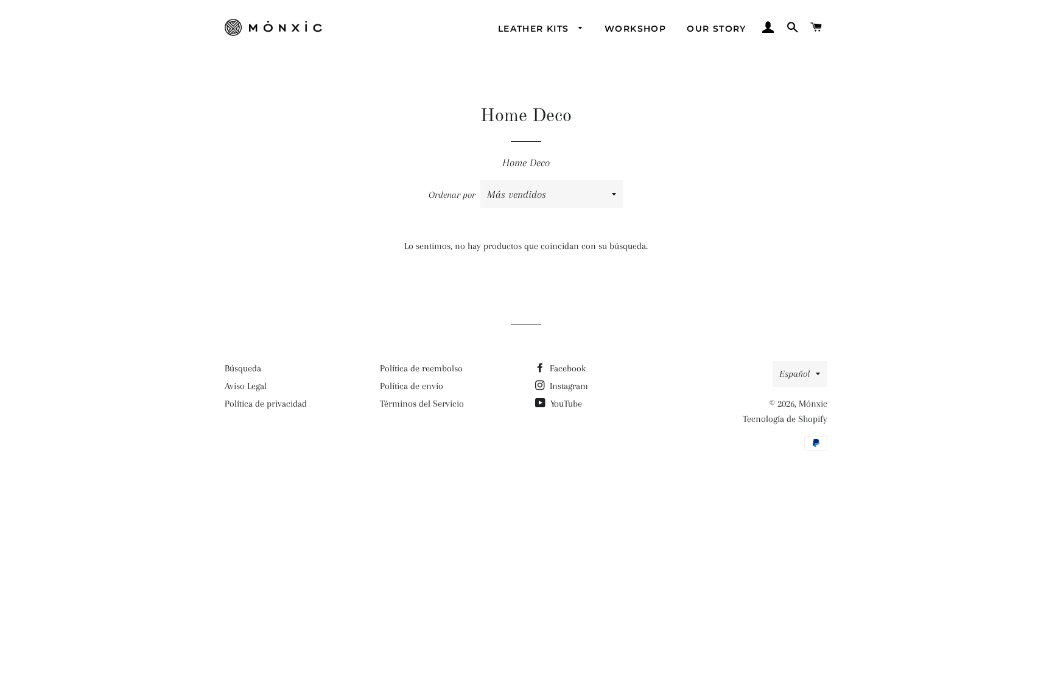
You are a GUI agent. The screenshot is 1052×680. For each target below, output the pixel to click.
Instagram (567, 385)
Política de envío (411, 385)
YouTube (565, 403)
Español (794, 373)
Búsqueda (243, 368)
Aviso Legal (246, 385)
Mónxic (813, 403)
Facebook (566, 368)
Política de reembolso (421, 368)
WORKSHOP (635, 28)
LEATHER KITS (535, 28)
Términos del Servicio (422, 403)
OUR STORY (716, 28)
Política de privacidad (266, 403)
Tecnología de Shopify (785, 418)
